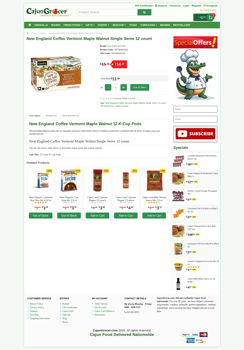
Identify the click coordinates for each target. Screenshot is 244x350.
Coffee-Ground (121, 106)
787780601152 (107, 106)
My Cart (210, 17)
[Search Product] (144, 12)
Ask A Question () (70, 116)
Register (196, 5)
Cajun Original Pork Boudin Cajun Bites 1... (203, 175)
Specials (66, 315)
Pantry (103, 25)
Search (43, 33)
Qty (101, 87)
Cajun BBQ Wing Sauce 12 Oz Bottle (201, 280)
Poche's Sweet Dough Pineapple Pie (202, 192)
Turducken (148, 25)
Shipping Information (39, 318)
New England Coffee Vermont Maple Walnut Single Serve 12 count (75, 33)
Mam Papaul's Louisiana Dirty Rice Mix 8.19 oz (40, 199)
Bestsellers (181, 25)
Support (33, 311)
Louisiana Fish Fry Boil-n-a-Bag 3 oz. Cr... (203, 210)
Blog (64, 318)
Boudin (55, 25)
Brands (165, 25)
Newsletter (99, 315)
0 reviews (117, 98)
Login (186, 5)
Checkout (174, 5)
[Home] (30, 25)
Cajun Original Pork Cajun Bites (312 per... (202, 227)
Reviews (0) (51, 116)
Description (34, 116)
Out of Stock (140, 87)
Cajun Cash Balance (104, 311)
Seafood (118, 25)
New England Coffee (116, 46)
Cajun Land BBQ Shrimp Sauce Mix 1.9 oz (154, 199)
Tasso (133, 25)
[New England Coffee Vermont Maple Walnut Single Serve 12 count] (56, 101)
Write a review (129, 98)
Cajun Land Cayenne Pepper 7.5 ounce (126, 199)
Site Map (34, 315)
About (65, 322)
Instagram (211, 5)
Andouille (41, 25)
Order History (101, 304)
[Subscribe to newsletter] (195, 134)
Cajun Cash (68, 311)
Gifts (89, 25)
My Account (100, 307)
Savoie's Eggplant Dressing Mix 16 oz (203, 262)
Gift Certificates (144, 5)
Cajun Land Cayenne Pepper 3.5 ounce (97, 199)
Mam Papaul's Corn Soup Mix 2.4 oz (69, 199)
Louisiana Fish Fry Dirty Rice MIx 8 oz (203, 245)
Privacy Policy (36, 307)
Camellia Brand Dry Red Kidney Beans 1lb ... (202, 157)
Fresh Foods (72, 25)
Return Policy (36, 304)
